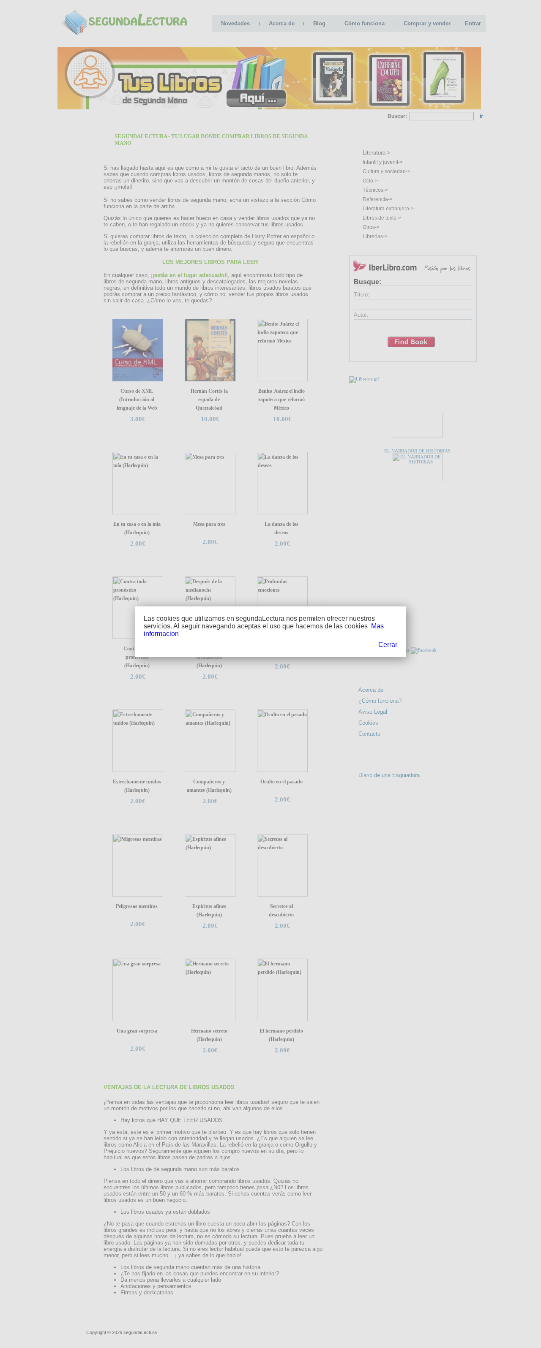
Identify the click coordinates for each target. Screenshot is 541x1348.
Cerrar (387, 644)
